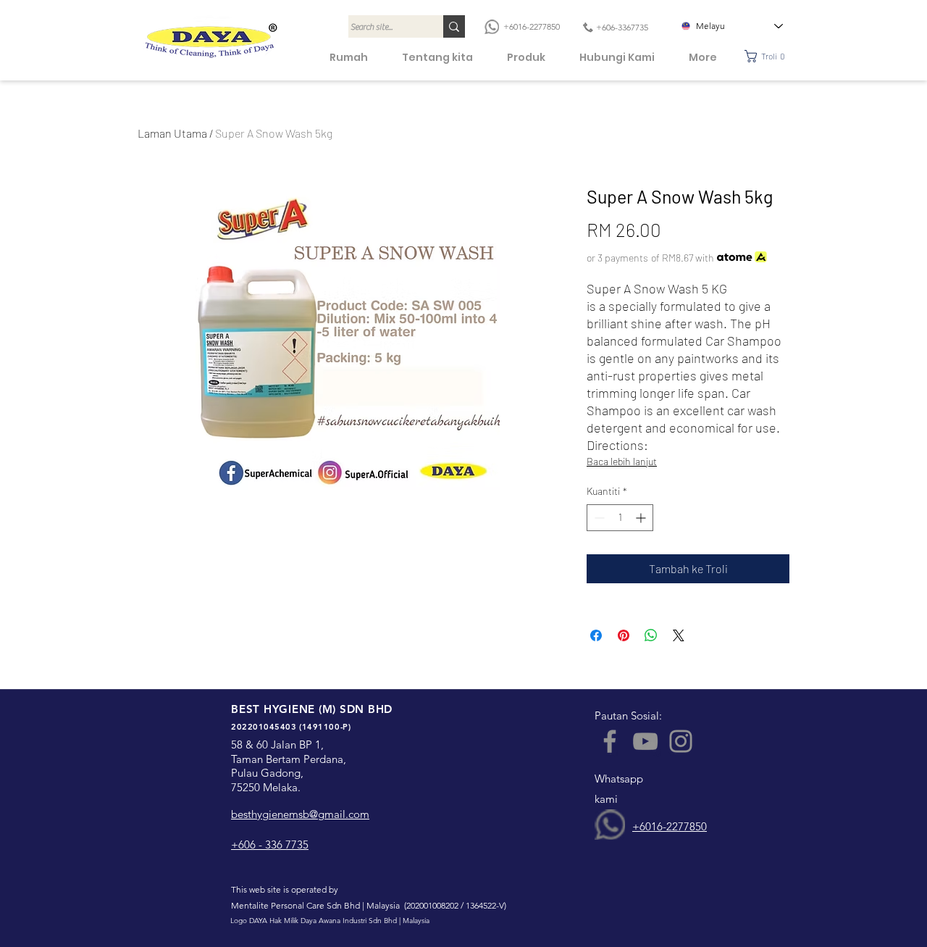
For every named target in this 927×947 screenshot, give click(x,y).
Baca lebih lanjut (622, 461)
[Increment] (642, 517)
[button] (768, 56)
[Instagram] (681, 741)
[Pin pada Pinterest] (623, 635)
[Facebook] (610, 741)
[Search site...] (454, 26)
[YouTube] (645, 741)
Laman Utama (172, 133)
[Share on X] (678, 635)
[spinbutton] (620, 517)
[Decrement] (598, 517)
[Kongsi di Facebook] (596, 635)
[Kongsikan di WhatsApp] (651, 635)
